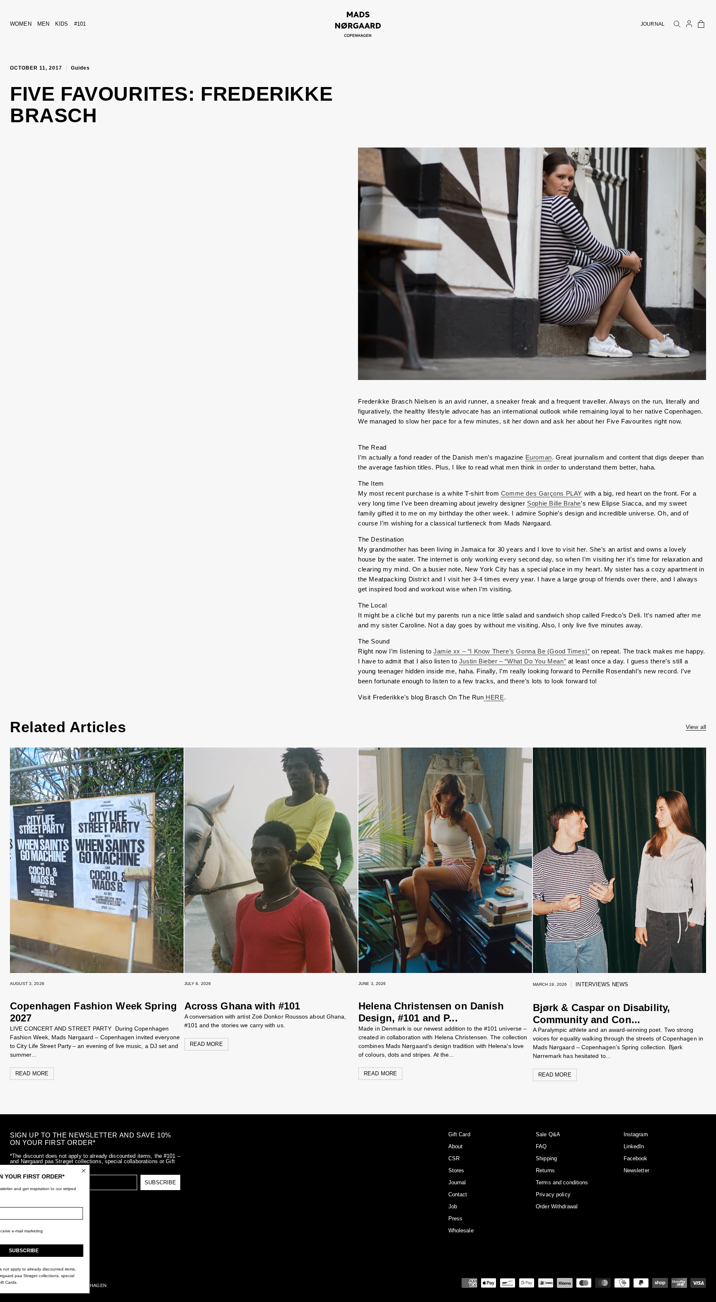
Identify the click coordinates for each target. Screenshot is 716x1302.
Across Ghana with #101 (243, 1006)
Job (452, 1206)
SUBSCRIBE (160, 1182)
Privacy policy (553, 1194)
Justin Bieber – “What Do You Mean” (512, 661)
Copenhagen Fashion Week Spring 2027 (93, 1012)
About (455, 1146)
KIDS (61, 24)
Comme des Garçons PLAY (541, 493)
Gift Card (459, 1134)
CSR (454, 1158)
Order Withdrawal (557, 1206)
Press (455, 1218)
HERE (494, 697)
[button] (701, 24)
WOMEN (20, 24)
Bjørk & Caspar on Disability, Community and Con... (601, 1013)
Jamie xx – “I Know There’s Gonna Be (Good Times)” (511, 651)
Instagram (636, 1134)
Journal (457, 1182)
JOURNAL (653, 24)
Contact (457, 1194)
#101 (80, 24)
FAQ (541, 1146)
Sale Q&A (548, 1134)
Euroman (538, 457)
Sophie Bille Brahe (554, 503)
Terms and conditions (562, 1182)
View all (696, 727)
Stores (456, 1170)
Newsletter (636, 1170)
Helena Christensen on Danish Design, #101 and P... (431, 1012)
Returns (545, 1170)
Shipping (546, 1158)
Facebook (636, 1158)
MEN (43, 24)
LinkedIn (634, 1146)
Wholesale (461, 1230)
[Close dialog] (135, 1170)
